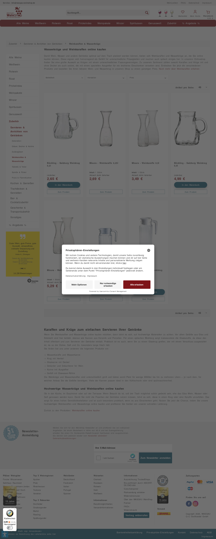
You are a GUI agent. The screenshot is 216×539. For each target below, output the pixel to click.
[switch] (10, 528)
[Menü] (15, 510)
